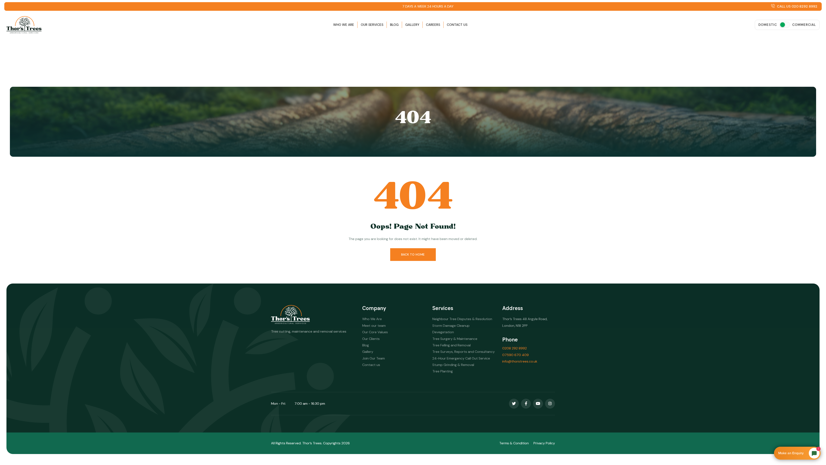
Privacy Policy (544, 443)
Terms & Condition (514, 443)
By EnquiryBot (795, 453)
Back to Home (413, 254)
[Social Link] (514, 404)
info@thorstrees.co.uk (519, 361)
